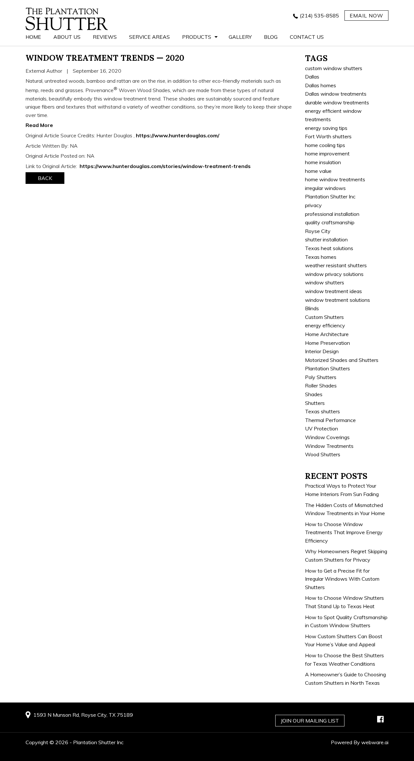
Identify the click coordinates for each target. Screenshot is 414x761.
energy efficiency (325, 325)
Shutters (315, 403)
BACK (45, 178)
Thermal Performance (330, 420)
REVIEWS (105, 37)
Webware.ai (374, 742)
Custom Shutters (324, 317)
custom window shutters (333, 68)
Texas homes (320, 257)
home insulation (323, 162)
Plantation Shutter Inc (330, 196)
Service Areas (149, 37)
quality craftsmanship (329, 222)
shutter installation (326, 239)
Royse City (318, 231)
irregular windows (325, 188)
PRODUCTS (196, 37)
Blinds (312, 308)
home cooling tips (325, 145)
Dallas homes (320, 85)
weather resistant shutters (336, 265)
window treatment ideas (333, 291)
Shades (313, 394)
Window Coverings (327, 437)
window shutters (324, 282)
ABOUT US (67, 37)
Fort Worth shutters (328, 136)
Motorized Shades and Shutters (341, 360)
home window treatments (335, 179)
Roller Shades (321, 385)
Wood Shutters (322, 454)
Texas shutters (322, 411)
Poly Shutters (320, 377)
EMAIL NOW (366, 15)
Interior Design (322, 351)
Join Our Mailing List (310, 720)
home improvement (327, 153)
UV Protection (321, 428)
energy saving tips (326, 128)
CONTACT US (307, 37)
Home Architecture (327, 334)
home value (318, 171)
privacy (313, 205)
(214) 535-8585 (319, 15)
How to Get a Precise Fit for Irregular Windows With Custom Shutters (342, 578)
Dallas (312, 76)
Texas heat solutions (329, 248)
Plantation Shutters (327, 368)
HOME (33, 37)
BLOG (271, 37)
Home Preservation (327, 343)
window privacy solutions (334, 274)
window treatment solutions (337, 300)
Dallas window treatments (335, 93)
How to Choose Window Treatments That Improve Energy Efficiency (344, 532)
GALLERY (240, 37)
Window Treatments (329, 446)
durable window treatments (337, 102)
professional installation (332, 214)
